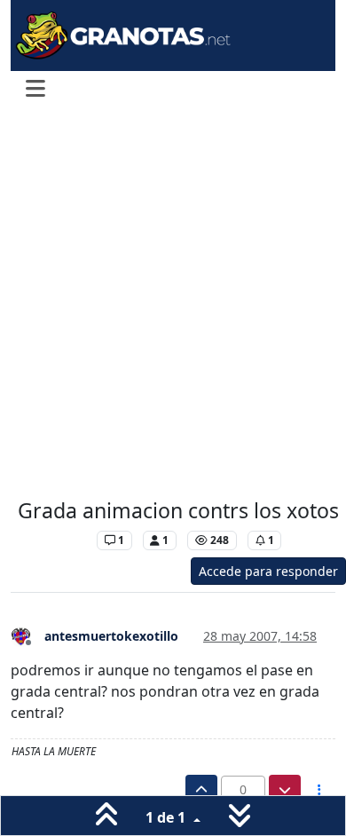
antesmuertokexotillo (111, 635)
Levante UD (52, 540)
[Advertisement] (173, 304)
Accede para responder (268, 571)
